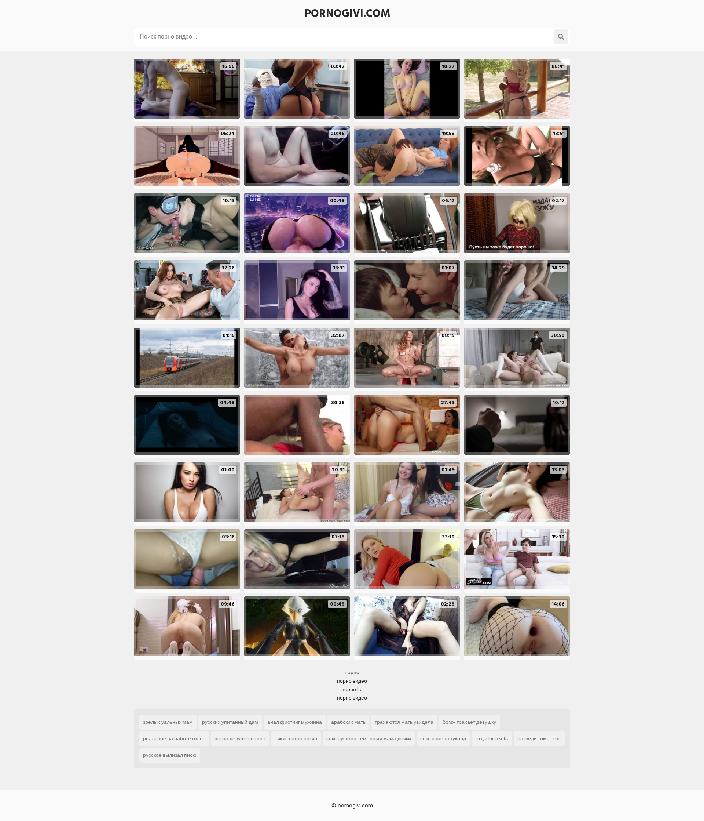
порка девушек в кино (239, 738)
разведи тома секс (539, 738)
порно (352, 672)
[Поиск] (561, 36)
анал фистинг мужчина (294, 722)
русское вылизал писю (170, 755)
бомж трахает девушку (469, 722)
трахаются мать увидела (404, 722)
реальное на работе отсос (174, 738)
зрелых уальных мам (168, 722)
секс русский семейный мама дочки (368, 738)
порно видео (352, 681)
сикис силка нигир (296, 738)
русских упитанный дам (230, 722)
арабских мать (348, 722)
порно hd (352, 689)
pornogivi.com (347, 13)
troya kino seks (491, 738)
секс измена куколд (443, 738)
